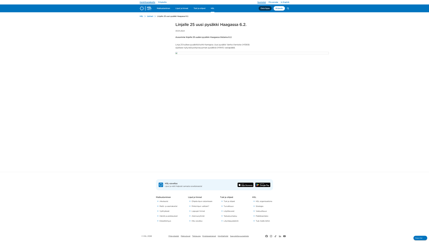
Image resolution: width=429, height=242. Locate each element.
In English (285, 2)
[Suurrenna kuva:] (252, 108)
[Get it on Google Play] (262, 185)
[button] (420, 238)
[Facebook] (266, 236)
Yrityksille (162, 2)
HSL (141, 16)
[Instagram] (271, 236)
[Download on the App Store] (245, 185)
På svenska (273, 2)
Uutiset (150, 16)
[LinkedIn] (280, 236)
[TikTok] (275, 236)
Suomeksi (261, 2)
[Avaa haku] (288, 8)
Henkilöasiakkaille (147, 2)
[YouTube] (284, 236)
